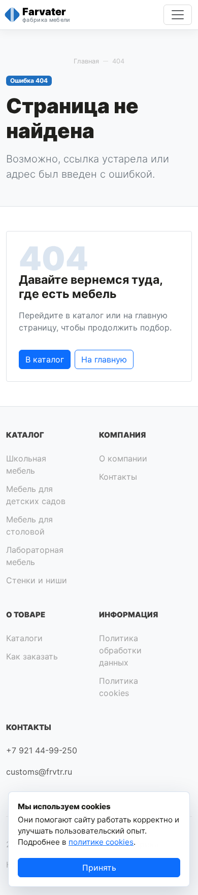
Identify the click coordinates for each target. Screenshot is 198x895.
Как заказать (32, 656)
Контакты (118, 477)
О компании (123, 458)
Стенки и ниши (36, 580)
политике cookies (101, 842)
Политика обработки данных (120, 650)
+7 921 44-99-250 (41, 750)
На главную (104, 359)
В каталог (44, 359)
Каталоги (24, 638)
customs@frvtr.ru (39, 772)
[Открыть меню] (177, 15)
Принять (99, 868)
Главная (86, 61)
